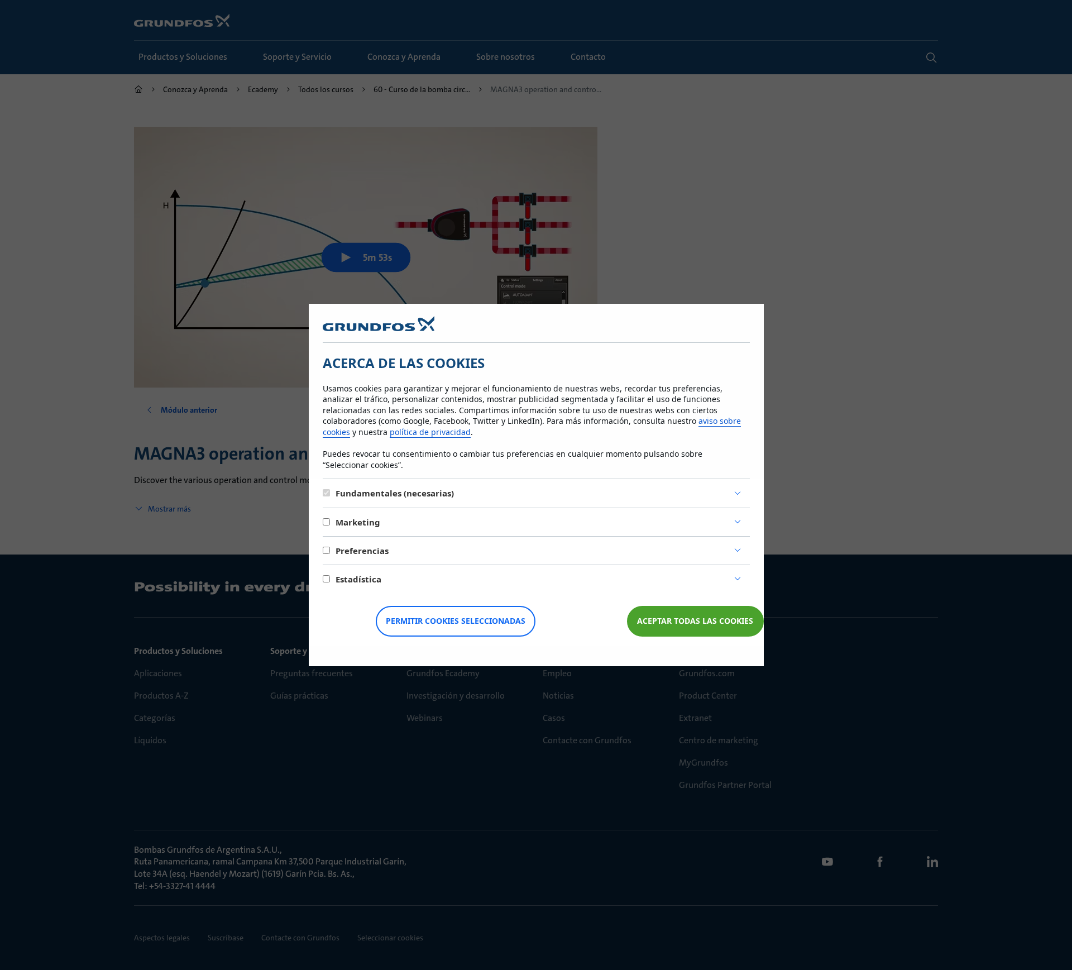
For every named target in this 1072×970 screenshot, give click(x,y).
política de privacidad (430, 432)
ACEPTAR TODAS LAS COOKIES (695, 620)
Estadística (358, 579)
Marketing (358, 522)
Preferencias (362, 550)
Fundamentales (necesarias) (395, 493)
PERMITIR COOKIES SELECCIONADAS (455, 620)
